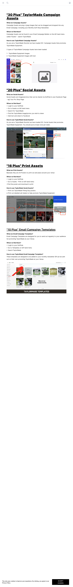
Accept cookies (60, 582)
